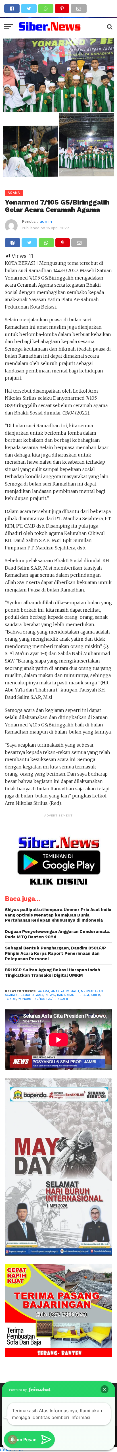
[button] (104, 1389)
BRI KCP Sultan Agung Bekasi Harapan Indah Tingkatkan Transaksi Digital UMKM (52, 972)
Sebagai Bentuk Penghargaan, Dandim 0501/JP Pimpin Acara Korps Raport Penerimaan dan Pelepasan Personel (55, 953)
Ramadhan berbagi (73, 995)
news (50, 995)
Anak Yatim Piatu (65, 991)
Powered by (18, 1390)
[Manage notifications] (12, 1439)
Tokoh (10, 999)
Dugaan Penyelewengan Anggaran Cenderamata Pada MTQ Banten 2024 (57, 934)
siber (95, 995)
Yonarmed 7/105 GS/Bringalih (43, 999)
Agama (43, 991)
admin (46, 221)
